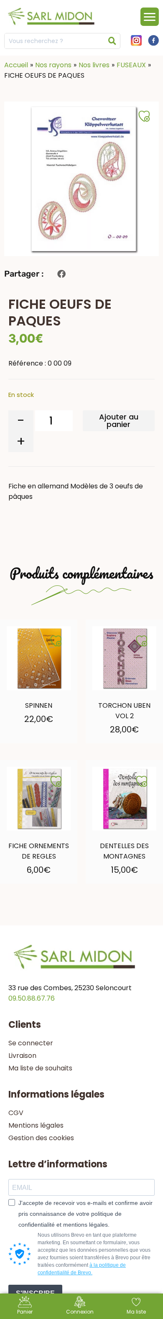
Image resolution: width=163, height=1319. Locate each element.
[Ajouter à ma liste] (56, 641)
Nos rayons (53, 65)
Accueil (16, 65)
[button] (61, 273)
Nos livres (94, 65)
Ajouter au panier (118, 421)
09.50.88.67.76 (31, 998)
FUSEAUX (131, 65)
